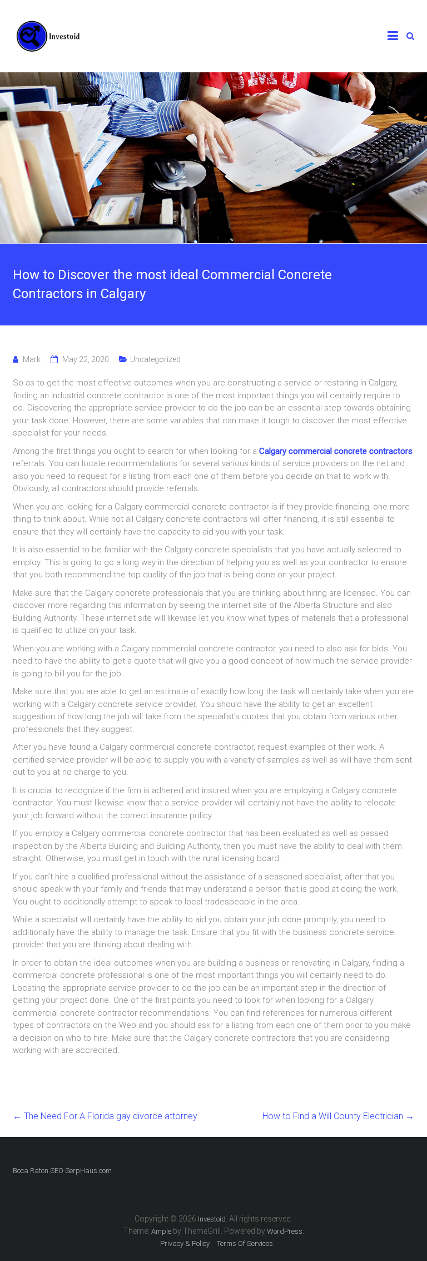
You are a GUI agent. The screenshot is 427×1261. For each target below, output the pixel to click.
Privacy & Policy (185, 1243)
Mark (32, 359)
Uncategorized (155, 359)
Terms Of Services (245, 1243)
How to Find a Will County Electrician (338, 1116)
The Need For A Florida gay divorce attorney (105, 1116)
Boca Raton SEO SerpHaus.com (62, 1170)
